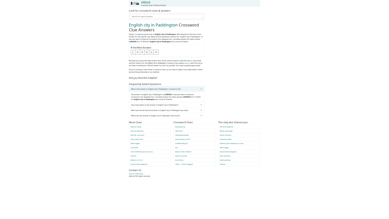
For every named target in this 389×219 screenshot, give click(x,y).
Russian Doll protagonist (139, 164)
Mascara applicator (137, 131)
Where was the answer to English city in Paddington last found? (155, 116)
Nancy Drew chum (137, 139)
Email (131, 174)
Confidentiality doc (181, 143)
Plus (176, 148)
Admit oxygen (135, 143)
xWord (145, 2)
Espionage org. (180, 127)
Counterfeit (134, 148)
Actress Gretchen (225, 135)
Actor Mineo (179, 160)
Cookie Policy (138, 174)
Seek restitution (225, 156)
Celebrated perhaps (182, 135)
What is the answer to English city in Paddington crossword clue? (156, 89)
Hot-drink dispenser (226, 127)
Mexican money (136, 127)
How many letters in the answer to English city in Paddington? (154, 105)
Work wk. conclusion (137, 135)
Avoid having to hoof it (182, 139)
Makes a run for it (137, 160)
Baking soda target (226, 131)
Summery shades (225, 139)
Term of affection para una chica (142, 152)
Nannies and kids (181, 156)
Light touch (179, 131)
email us (187, 63)
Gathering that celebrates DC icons (232, 143)
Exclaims (133, 156)
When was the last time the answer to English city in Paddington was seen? (159, 110)
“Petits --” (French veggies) (184, 164)
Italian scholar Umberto (183, 152)
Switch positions (225, 160)
